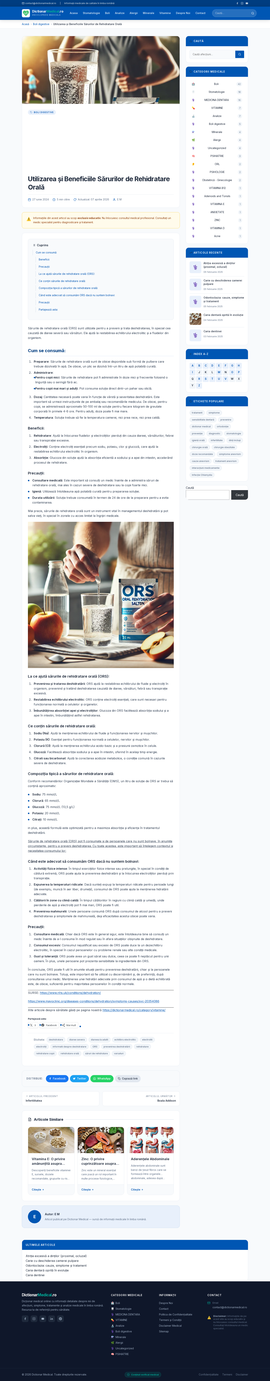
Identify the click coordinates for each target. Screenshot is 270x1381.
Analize (120, 13)
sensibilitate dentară (203, 419)
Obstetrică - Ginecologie (216, 180)
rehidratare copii (45, 1053)
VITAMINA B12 (216, 188)
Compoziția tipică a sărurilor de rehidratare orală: (68, 288)
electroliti (147, 1039)
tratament (197, 412)
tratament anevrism (226, 461)
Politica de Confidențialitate (175, 1314)
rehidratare (142, 1046)
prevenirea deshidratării (117, 1046)
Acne (216, 236)
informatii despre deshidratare (69, 1046)
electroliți (41, 1046)
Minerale (148, 13)
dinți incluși (235, 440)
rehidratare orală (70, 1053)
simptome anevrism (230, 454)
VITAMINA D (216, 228)
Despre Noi (183, 13)
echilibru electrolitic (125, 1039)
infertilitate (217, 440)
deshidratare (56, 1039)
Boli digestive (44, 112)
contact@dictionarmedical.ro (230, 1307)
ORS (95, 1046)
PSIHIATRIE (216, 155)
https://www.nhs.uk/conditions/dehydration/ (70, 993)
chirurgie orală (200, 447)
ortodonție (222, 426)
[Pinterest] (60, 1318)
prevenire (225, 419)
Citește (36, 1189)
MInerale (216, 132)
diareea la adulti (99, 1039)
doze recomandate (202, 454)
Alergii (134, 13)
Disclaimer (242, 1374)
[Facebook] (237, 3)
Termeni (227, 1374)
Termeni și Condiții (170, 1320)
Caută (190, 488)
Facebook (59, 1078)
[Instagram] (242, 3)
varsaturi (119, 1053)
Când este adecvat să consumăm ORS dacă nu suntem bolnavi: (77, 295)
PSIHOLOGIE (216, 171)
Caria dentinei (35, 1275)
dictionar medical (201, 426)
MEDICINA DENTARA (216, 99)
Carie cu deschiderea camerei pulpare (52, 1261)
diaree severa (77, 1039)
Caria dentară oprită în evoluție (47, 1270)
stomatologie (233, 433)
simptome (214, 412)
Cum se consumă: (46, 252)
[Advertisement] (101, 145)
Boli (107, 13)
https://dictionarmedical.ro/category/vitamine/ (133, 1010)
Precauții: (44, 266)
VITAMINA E (216, 204)
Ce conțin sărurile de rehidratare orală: (62, 281)
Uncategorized (216, 148)
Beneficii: (44, 259)
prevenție (197, 433)
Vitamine (165, 13)
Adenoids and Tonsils (216, 196)
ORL (216, 164)
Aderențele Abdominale (150, 1159)
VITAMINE (216, 107)
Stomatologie (91, 13)
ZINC (216, 220)
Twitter (81, 1078)
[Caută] (252, 13)
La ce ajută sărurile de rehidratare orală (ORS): (67, 273)
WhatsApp (104, 1078)
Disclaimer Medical (170, 1325)
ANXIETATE (216, 212)
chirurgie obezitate (224, 447)
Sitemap (164, 1331)
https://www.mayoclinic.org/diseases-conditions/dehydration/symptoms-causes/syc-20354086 (93, 1001)
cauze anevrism (200, 461)
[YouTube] (247, 3)
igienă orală (198, 440)
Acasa (74, 13)
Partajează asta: (48, 309)
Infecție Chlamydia (202, 475)
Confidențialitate (209, 1374)
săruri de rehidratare (96, 1053)
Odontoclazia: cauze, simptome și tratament (56, 1265)
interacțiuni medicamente (205, 468)
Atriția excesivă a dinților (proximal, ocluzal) (56, 1256)
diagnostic (214, 433)
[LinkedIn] (51, 1318)
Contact (200, 13)
